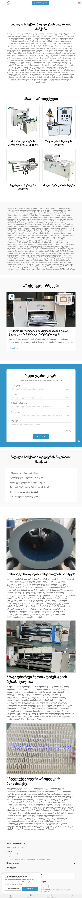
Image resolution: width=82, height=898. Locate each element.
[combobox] (16, 415)
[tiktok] (48, 885)
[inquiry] (79, 440)
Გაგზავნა (41, 436)
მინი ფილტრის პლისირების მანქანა (25, 492)
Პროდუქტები (31, 897)
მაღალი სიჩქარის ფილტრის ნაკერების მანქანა (30, 487)
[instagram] (43, 885)
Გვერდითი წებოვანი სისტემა (23, 187)
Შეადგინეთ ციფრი (40, 3)
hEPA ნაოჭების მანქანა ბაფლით (24, 497)
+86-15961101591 (16, 847)
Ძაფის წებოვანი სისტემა (59, 185)
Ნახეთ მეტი (13, 348)
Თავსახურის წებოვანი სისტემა (59, 143)
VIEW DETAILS (23, 122)
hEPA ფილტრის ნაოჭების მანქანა (24, 473)
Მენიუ (10, 897)
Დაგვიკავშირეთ (51, 897)
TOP (72, 897)
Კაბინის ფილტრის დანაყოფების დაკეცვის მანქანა (23, 143)
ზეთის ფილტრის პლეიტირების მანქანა (26, 478)
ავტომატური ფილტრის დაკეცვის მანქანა (27, 482)
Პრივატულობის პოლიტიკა (41, 891)
